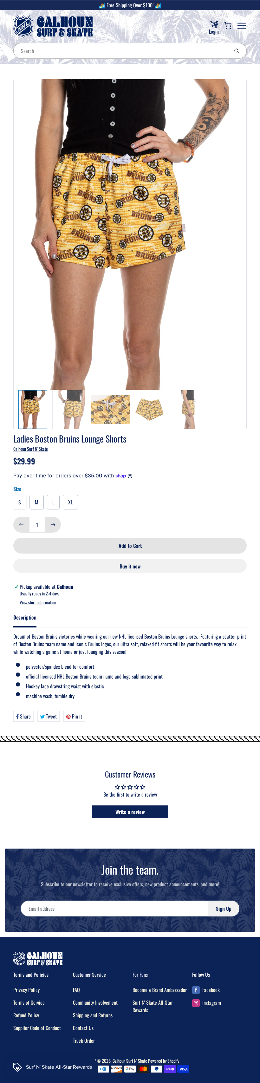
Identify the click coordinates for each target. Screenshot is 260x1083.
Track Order (84, 1040)
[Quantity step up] (53, 525)
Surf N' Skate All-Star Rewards (153, 1006)
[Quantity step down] (21, 525)
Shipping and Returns (93, 1015)
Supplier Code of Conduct (37, 1028)
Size (17, 489)
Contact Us (83, 1028)
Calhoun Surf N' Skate (30, 448)
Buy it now (130, 566)
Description (24, 617)
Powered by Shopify (163, 1060)
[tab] (28, 619)
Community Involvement (95, 1002)
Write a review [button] (130, 812)
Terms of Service (29, 1002)
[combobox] (120, 51)
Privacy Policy (26, 990)
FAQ (76, 990)
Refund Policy (26, 1015)
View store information (38, 602)
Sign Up (223, 908)
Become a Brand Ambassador (160, 990)
